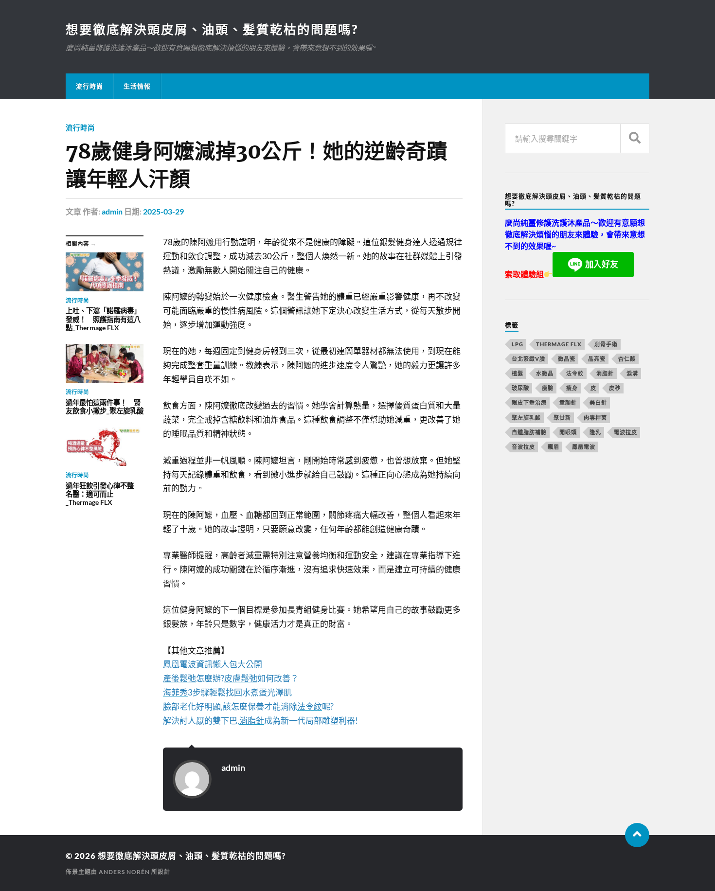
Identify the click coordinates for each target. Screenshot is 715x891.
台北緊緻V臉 (528, 359)
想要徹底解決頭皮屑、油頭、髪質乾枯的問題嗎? (212, 29)
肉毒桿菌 (595, 417)
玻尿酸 (520, 388)
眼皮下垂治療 (529, 402)
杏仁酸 (627, 359)
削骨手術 (606, 344)
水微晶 (545, 373)
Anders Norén (124, 871)
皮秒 (615, 388)
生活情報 (137, 86)
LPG (517, 344)
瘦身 (572, 388)
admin (112, 211)
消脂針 (605, 373)
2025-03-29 (163, 211)
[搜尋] (634, 138)
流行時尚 (89, 86)
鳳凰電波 (583, 447)
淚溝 (632, 373)
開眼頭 (568, 432)
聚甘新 (562, 417)
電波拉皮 (625, 432)
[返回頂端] (637, 835)
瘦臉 (548, 388)
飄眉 (553, 447)
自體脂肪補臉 (529, 432)
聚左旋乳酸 (526, 417)
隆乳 (595, 432)
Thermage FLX (559, 344)
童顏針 (568, 402)
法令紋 (575, 373)
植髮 (517, 373)
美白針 (598, 402)
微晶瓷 (566, 359)
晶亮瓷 (597, 359)
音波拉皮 (523, 447)
